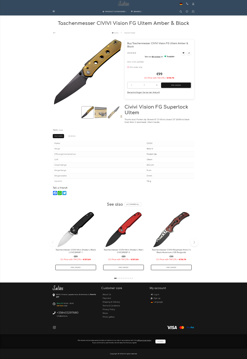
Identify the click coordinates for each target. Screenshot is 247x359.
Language (158, 302)
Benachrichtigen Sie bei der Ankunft (143, 92)
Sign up (157, 298)
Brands (137, 11)
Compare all (133, 204)
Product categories (115, 11)
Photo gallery (109, 317)
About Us (107, 294)
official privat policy (144, 340)
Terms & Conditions (111, 306)
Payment (107, 298)
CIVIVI (61, 130)
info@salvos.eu (62, 316)
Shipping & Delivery (111, 302)
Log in (156, 294)
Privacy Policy (109, 309)
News (105, 313)
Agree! (160, 341)
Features (58, 136)
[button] (115, 278)
